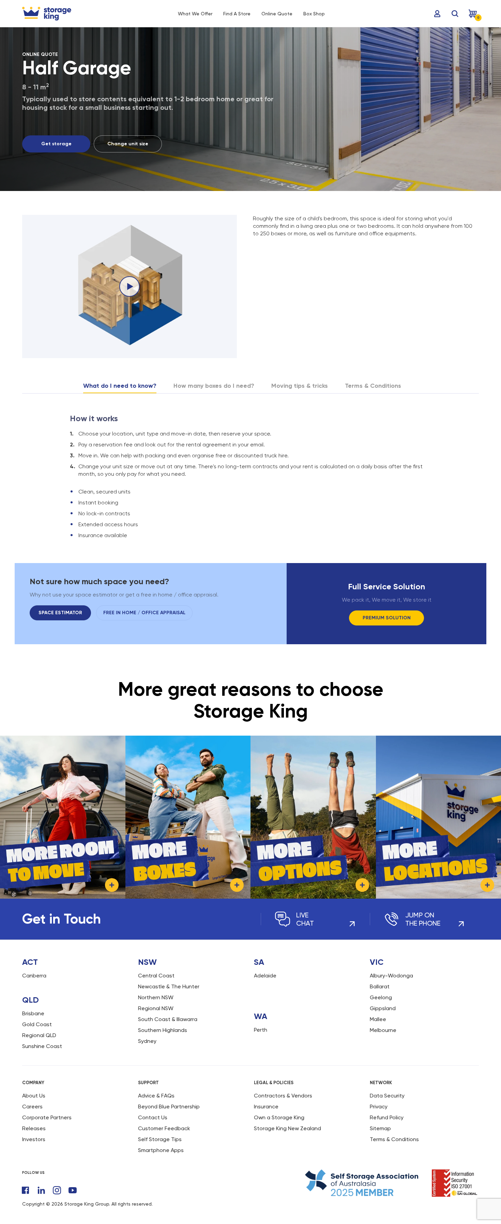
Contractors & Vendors (283, 1095)
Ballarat (380, 986)
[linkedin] (41, 1190)
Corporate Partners (47, 1117)
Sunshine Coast (42, 1046)
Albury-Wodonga (391, 975)
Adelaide (265, 975)
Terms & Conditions (394, 1139)
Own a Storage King (279, 1117)
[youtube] (72, 1190)
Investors (33, 1139)
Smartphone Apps (161, 1150)
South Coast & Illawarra (167, 1019)
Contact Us (152, 1117)
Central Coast (156, 975)
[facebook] (25, 1190)
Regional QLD (39, 1035)
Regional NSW (155, 1008)
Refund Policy (387, 1117)
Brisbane (33, 1013)
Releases (34, 1128)
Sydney (147, 1041)
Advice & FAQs (156, 1095)
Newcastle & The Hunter (168, 986)
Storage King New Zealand (287, 1128)
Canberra (34, 975)
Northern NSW (155, 997)
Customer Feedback (164, 1128)
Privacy (379, 1106)
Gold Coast (37, 1024)
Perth (260, 1030)
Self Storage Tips (160, 1139)
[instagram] (56, 1190)
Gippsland (383, 1008)
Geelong (381, 997)
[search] (455, 14)
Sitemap (380, 1128)
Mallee (378, 1019)
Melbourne (383, 1030)
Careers (32, 1106)
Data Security (387, 1095)
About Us (33, 1095)
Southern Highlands (162, 1030)
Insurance (266, 1106)
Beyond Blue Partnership (169, 1106)
